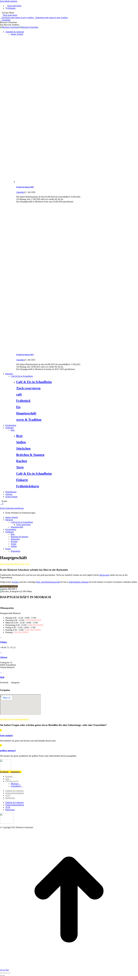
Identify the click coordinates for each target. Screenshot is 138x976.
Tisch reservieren (10, 15)
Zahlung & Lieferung (14, 790)
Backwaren (104, 575)
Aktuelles (20, 192)
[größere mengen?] (1, 745)
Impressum (10, 798)
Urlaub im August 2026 (25, 187)
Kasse (21, 508)
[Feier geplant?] (1, 730)
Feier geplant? (6, 735)
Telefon (3, 642)
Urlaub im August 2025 (25, 355)
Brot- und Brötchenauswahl (48, 582)
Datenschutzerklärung (14, 793)
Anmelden (6, 20)
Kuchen (15, 582)
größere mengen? (8, 750)
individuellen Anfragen (79, 582)
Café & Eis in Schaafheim (34, 382)
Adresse (3, 657)
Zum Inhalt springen (8, 1)
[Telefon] (1, 637)
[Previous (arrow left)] (1, 975)
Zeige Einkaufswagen (9, 508)
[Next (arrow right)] (4, 975)
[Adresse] (1, 652)
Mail (2, 677)
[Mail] (1, 672)
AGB (7, 795)
